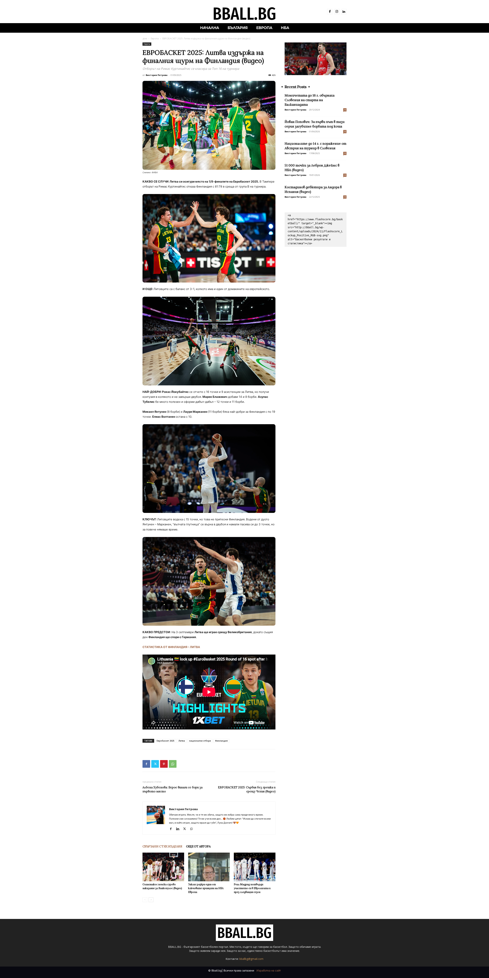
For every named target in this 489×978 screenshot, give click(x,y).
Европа (155, 38)
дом (144, 38)
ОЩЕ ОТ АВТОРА (198, 846)
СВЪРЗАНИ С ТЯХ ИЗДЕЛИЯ (162, 846)
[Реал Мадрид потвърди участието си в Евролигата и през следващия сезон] (254, 867)
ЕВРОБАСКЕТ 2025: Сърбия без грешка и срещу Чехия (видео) (246, 789)
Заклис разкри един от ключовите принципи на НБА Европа (205, 888)
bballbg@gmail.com (251, 959)
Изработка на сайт (269, 970)
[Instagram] (336, 11)
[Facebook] (329, 11)
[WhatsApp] (172, 764)
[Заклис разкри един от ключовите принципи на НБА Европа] (209, 867)
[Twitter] (155, 764)
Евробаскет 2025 (165, 740)
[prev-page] (144, 899)
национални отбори (200, 740)
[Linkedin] (344, 11)
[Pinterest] (164, 764)
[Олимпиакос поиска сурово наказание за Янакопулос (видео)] (163, 867)
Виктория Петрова (157, 75)
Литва (181, 740)
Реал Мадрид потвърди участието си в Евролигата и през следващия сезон (252, 888)
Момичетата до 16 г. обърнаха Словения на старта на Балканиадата (309, 100)
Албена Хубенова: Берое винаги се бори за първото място (172, 789)
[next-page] (151, 899)
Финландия (221, 740)
